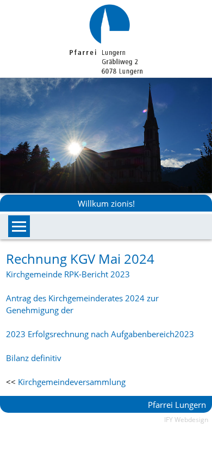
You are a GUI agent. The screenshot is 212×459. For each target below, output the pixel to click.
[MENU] (19, 226)
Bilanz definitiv (33, 357)
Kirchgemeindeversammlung (72, 381)
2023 (184, 333)
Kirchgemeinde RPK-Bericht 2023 (68, 274)
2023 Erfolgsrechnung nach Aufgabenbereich (90, 333)
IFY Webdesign (186, 419)
